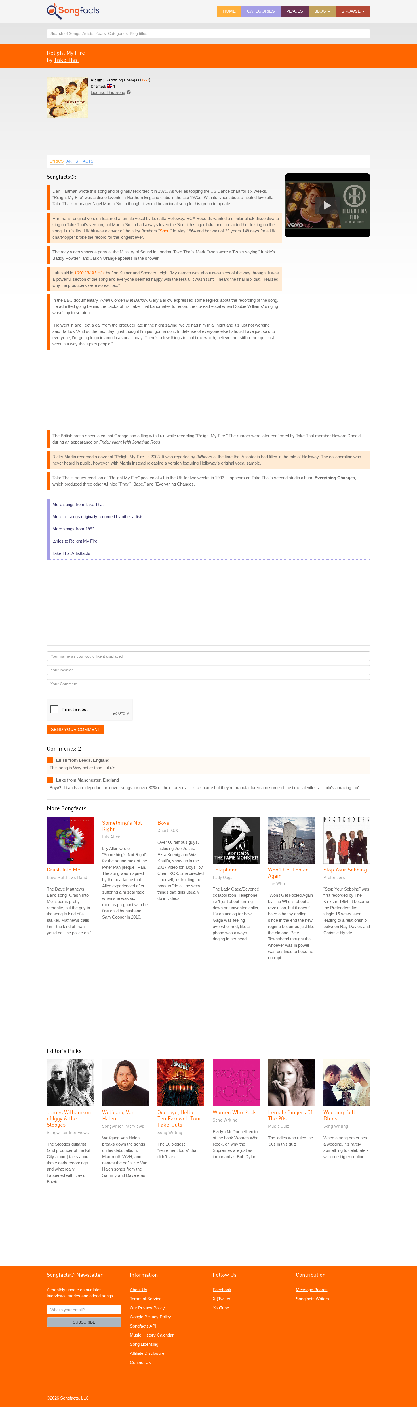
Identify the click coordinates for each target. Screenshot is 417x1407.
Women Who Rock (234, 1112)
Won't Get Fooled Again (288, 872)
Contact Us (140, 1362)
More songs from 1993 (73, 528)
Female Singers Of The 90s (290, 1115)
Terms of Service (145, 1298)
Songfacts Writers (312, 1298)
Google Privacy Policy (150, 1316)
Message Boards (312, 1289)
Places (294, 11)
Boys (163, 822)
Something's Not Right (122, 825)
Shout (165, 230)
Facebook (222, 1289)
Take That (66, 59)
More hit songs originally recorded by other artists (98, 516)
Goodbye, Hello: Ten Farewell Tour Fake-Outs (179, 1118)
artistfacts (79, 161)
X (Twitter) (222, 1298)
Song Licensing (144, 1344)
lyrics (57, 161)
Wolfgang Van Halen (118, 1115)
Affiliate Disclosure (147, 1353)
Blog (320, 11)
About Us (138, 1289)
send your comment (75, 729)
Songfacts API (143, 1326)
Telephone (225, 869)
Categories (261, 11)
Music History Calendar (152, 1335)
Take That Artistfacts (71, 553)
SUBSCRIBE (84, 1322)
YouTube (221, 1307)
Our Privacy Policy (147, 1307)
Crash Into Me (63, 869)
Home (229, 11)
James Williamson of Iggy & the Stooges (69, 1118)
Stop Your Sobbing (345, 869)
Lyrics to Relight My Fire (74, 541)
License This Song (108, 92)
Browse (352, 11)
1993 (145, 79)
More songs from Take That (78, 504)
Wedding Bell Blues (339, 1115)
